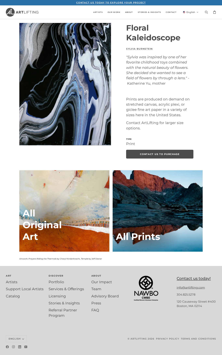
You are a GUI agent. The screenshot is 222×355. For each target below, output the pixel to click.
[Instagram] (13, 346)
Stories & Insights (64, 303)
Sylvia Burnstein (139, 48)
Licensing (57, 296)
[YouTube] (25, 346)
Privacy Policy (167, 338)
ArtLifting (139, 338)
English (15, 338)
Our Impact (101, 282)
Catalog (13, 296)
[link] (159, 154)
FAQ (95, 310)
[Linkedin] (19, 346)
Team (96, 289)
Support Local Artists (25, 289)
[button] (98, 12)
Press (96, 303)
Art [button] (9, 275)
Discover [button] (56, 275)
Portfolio (56, 282)
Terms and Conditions (198, 338)
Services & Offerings (66, 289)
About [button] (96, 275)
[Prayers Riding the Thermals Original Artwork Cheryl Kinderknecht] (64, 211)
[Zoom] (65, 84)
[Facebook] (7, 346)
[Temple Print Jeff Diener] (158, 211)
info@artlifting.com (191, 287)
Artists (11, 282)
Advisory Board (105, 296)
